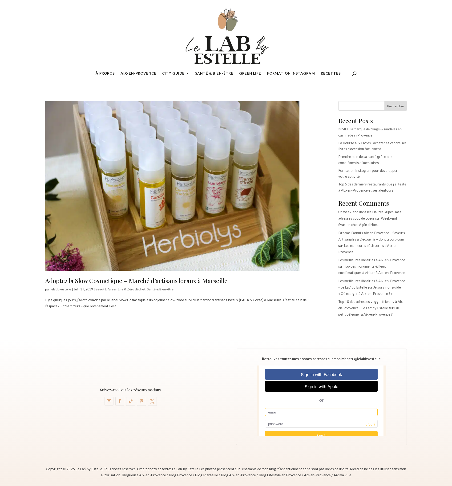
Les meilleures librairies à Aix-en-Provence (371, 260)
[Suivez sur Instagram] (109, 401)
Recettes (331, 73)
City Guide (173, 73)
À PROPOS (105, 73)
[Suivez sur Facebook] (119, 401)
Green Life (250, 73)
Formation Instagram (291, 73)
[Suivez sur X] (152, 401)
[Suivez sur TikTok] (130, 401)
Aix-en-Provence (138, 73)
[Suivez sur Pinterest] (141, 401)
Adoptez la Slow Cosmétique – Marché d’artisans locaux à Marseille (136, 281)
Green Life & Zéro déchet (126, 289)
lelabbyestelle (61, 289)
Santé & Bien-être (214, 73)
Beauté (101, 289)
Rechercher (395, 106)
